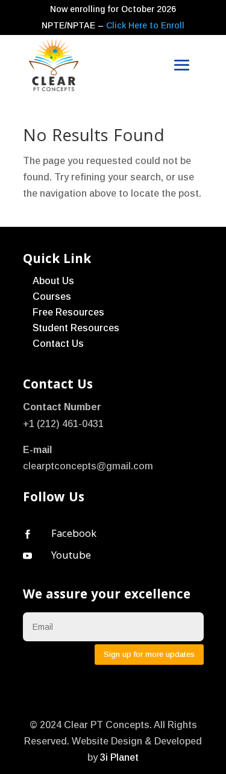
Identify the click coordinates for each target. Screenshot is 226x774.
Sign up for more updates (149, 654)
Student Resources (76, 328)
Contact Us (58, 343)
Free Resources (68, 312)
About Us (53, 281)
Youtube (71, 556)
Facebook (73, 535)
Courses (52, 296)
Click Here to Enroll (145, 25)
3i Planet (119, 757)
